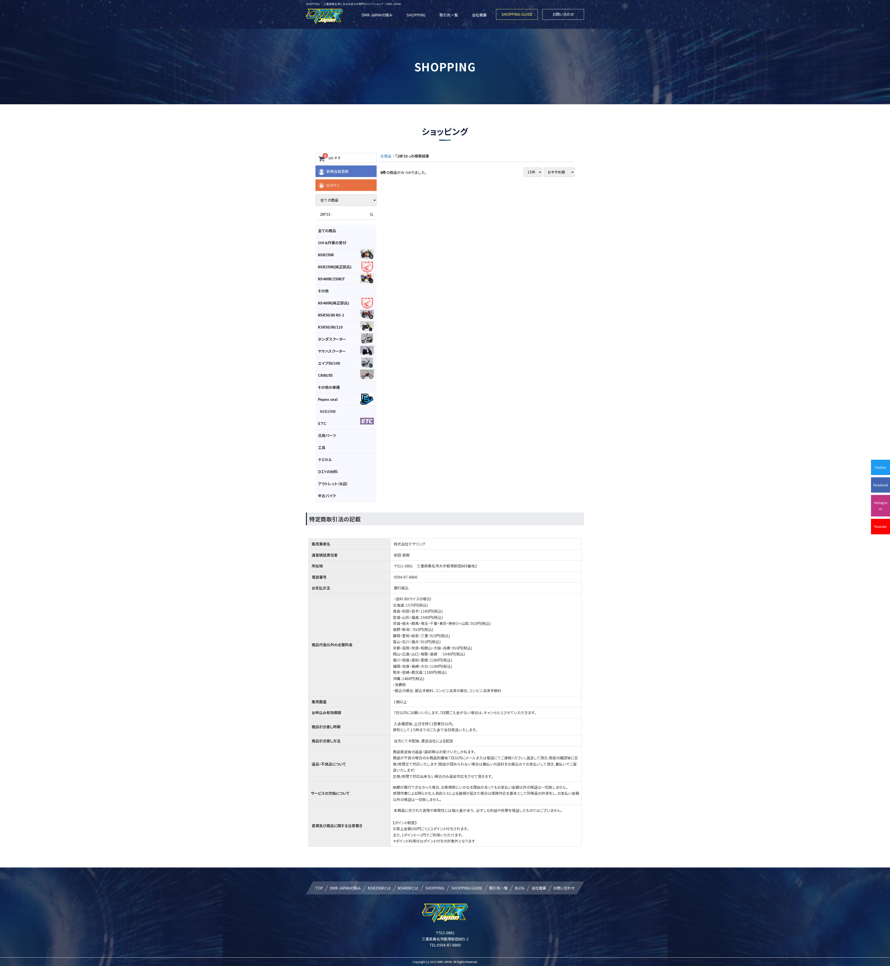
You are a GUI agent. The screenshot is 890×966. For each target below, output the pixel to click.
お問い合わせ (563, 14)
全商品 (385, 156)
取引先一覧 (448, 15)
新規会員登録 (337, 171)
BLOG (519, 888)
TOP (319, 888)
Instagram (880, 505)
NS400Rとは (408, 888)
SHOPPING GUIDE (516, 14)
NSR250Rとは (379, 888)
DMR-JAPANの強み (377, 15)
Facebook (880, 485)
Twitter (880, 467)
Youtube (880, 526)
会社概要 (479, 15)
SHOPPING (416, 15)
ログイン (333, 185)
